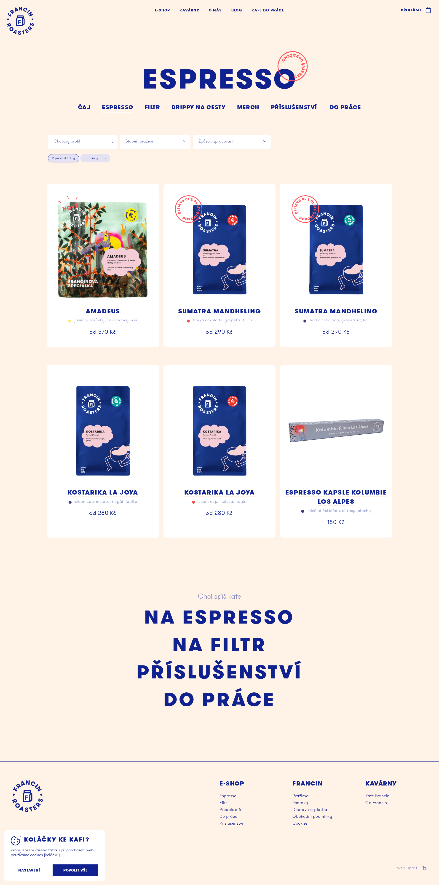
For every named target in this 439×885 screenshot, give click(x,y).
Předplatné (230, 809)
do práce (345, 107)
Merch (248, 107)
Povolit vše (75, 870)
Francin (27, 796)
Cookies (300, 823)
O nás (215, 10)
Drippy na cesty (198, 107)
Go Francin (376, 802)
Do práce (219, 699)
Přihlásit (411, 10)
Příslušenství (294, 107)
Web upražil (320, 868)
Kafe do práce (268, 10)
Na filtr (219, 644)
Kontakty (300, 802)
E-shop (162, 10)
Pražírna (300, 796)
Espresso (117, 107)
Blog (236, 10)
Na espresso (219, 617)
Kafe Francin (377, 796)
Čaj (84, 107)
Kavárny (189, 10)
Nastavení (29, 870)
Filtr (152, 107)
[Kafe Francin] (20, 21)
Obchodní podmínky (312, 816)
